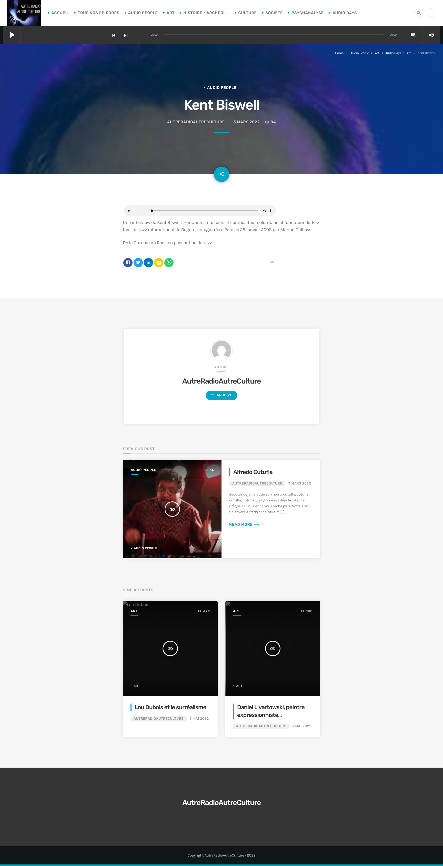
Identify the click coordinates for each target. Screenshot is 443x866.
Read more (244, 524)
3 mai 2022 (301, 726)
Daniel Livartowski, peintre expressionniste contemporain (271, 715)
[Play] (200, 215)
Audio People (143, 13)
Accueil (60, 13)
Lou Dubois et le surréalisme (170, 707)
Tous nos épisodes (98, 13)
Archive (220, 395)
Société (274, 13)
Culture (247, 13)
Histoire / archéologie (206, 13)
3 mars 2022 (247, 122)
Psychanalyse (307, 13)
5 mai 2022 (199, 719)
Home (339, 53)
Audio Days (345, 13)
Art (171, 13)
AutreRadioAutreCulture (221, 381)
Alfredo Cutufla (253, 472)
